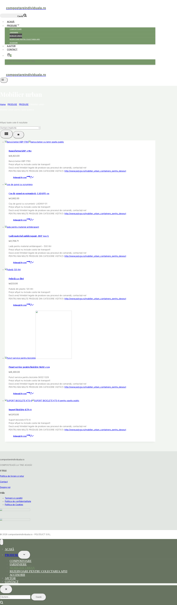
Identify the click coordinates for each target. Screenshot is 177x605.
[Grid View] (6, 134)
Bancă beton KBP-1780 (20, 150)
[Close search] (6, 589)
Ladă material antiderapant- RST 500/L (29, 236)
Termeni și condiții (13, 498)
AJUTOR (11, 46)
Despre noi (5, 487)
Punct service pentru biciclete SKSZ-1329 (29, 367)
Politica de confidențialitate (18, 501)
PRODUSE (11, 555)
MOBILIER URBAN (16, 36)
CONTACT (12, 49)
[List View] (18, 134)
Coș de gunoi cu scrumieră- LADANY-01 (29, 193)
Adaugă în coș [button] (20, 177)
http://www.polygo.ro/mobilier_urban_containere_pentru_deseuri (95, 171)
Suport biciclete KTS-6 (20, 409)
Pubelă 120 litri (16, 278)
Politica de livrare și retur (12, 476)
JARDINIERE (14, 32)
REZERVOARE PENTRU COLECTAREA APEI (25, 39)
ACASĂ (10, 21)
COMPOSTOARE (16, 29)
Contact (4, 482)
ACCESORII (14, 43)
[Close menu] (1, 542)
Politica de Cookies (14, 504)
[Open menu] (4, 80)
